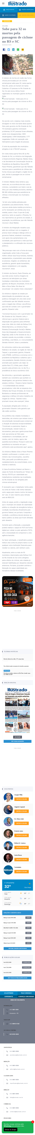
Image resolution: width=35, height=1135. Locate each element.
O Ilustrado (8, 993)
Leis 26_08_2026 (7, 972)
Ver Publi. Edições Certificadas (17, 948)
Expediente (9, 996)
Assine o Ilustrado (10, 15)
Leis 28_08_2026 (7, 962)
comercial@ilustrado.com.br (18, 1111)
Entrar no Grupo (10, 1129)
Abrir (28, 917)
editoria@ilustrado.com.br (17, 1069)
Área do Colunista (17, 1000)
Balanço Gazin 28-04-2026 (10, 917)
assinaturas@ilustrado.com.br (18, 1055)
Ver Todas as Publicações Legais (17, 978)
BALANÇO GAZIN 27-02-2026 (11, 927)
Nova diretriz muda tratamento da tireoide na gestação (16, 666)
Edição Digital (10, 9)
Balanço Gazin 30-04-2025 (10, 938)
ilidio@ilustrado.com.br (16, 1097)
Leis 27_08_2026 (7, 967)
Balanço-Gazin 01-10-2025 (10, 932)
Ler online (18, 737)
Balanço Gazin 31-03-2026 (10, 922)
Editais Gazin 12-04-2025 (9, 943)
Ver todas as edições (17, 741)
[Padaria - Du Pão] (17, 591)
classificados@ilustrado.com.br (19, 1083)
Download (26, 962)
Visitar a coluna (21, 799)
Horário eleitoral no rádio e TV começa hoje (14, 659)
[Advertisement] (17, 629)
